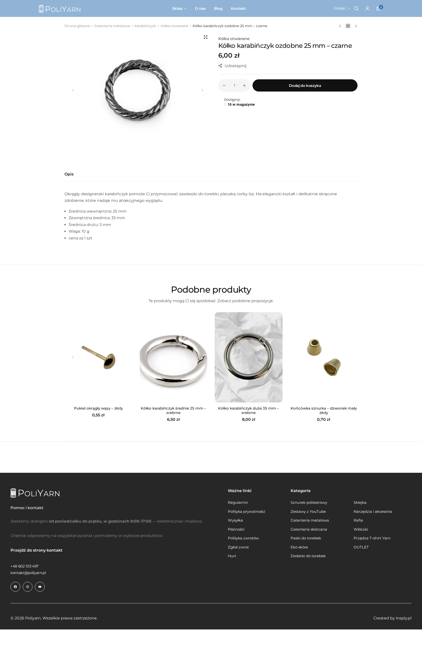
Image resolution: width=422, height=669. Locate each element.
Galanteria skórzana (309, 529)
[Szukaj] (356, 8)
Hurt (232, 556)
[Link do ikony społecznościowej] (15, 587)
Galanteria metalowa (112, 26)
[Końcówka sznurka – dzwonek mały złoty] (324, 357)
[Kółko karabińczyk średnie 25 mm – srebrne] (174, 357)
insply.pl (403, 618)
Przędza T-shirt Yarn (372, 538)
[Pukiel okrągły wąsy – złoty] (98, 357)
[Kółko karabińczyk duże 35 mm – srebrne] (249, 357)
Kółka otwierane (174, 26)
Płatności (236, 529)
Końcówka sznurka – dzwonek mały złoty (324, 410)
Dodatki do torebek (308, 556)
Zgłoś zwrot (238, 547)
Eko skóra (299, 547)
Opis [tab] (69, 174)
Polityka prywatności (246, 511)
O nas (200, 8)
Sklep (177, 8)
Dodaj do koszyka (305, 85)
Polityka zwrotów (243, 538)
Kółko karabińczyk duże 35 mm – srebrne (248, 410)
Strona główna (77, 26)
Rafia (358, 520)
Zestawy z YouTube (308, 511)
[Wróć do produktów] (348, 26)
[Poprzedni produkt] (341, 26)
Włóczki (361, 529)
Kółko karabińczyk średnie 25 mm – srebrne (173, 410)
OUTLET (361, 547)
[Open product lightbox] (205, 37)
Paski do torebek (306, 538)
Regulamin (238, 502)
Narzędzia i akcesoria (373, 511)
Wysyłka (235, 520)
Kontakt (238, 8)
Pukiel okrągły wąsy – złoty (98, 408)
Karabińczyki (145, 26)
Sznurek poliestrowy (309, 502)
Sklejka (360, 502)
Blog (218, 8)
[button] (349, 357)
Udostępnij (235, 65)
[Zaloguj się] (367, 8)
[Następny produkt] (355, 26)
